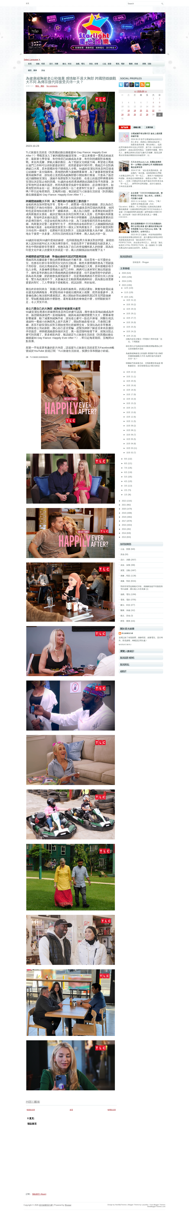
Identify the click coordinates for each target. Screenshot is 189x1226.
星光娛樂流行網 (127, 633)
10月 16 (130, 399)
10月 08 (130, 430)
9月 (126, 459)
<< (135, 91)
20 (141, 110)
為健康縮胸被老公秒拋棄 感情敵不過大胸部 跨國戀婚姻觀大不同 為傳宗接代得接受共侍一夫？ (71, 79)
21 (147, 110)
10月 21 (130, 376)
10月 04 (130, 443)
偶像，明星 (125, 576)
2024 (124, 281)
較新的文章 (31, 1110)
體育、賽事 (32, 70)
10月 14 (130, 408)
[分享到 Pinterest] (38, 1101)
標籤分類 (137, 127)
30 (159, 114)
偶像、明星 (40, 64)
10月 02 (130, 453)
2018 (124, 517)
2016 (124, 525)
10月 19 (130, 385)
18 (129, 110)
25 (129, 114)
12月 (126, 288)
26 (135, 114)
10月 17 (130, 394)
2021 (124, 505)
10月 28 (130, 313)
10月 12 (130, 417)
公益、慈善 (106, 64)
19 (135, 110)
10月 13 (130, 412)
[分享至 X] (32, 1101)
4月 (126, 481)
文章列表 (149, 127)
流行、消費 (53, 64)
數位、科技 (67, 64)
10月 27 (130, 318)
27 (141, 114)
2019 (124, 513)
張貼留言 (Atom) (39, 1194)
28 (147, 114)
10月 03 (130, 448)
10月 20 (130, 381)
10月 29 (130, 309)
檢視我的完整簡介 (125, 644)
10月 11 (130, 421)
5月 (126, 477)
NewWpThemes (121, 1205)
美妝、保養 (93, 64)
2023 (124, 285)
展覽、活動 (146, 64)
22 (153, 110)
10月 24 (130, 331)
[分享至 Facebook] (35, 1101)
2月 (126, 490)
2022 (124, 501)
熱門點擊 (124, 127)
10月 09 (130, 426)
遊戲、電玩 (80, 64)
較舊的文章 (112, 1110)
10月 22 (130, 372)
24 (122, 114)
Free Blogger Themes (157, 1205)
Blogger (145, 262)
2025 (124, 277)
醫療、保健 (133, 64)
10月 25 (130, 327)
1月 (126, 495)
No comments (52, 86)
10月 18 (130, 390)
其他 (43, 70)
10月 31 (130, 300)
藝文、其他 (125, 616)
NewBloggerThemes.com (156, 1206)
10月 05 (130, 439)
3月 (126, 486)
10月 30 (130, 304)
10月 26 (130, 322)
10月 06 (130, 435)
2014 (124, 533)
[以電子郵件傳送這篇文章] (27, 1101)
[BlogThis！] (29, 1101)
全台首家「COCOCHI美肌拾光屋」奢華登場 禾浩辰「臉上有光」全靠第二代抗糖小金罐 (147, 195)
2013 (124, 537)
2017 (124, 521)
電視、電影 (120, 64)
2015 (124, 529)
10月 (126, 297)
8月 (126, 463)
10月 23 (130, 336)
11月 (126, 292)
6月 (126, 472)
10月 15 (130, 403)
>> (146, 91)
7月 (126, 468)
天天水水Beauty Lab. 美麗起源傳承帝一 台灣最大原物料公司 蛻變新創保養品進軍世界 (147, 164)
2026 (124, 273)
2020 (124, 509)
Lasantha (145, 1205)
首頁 (27, 3)
